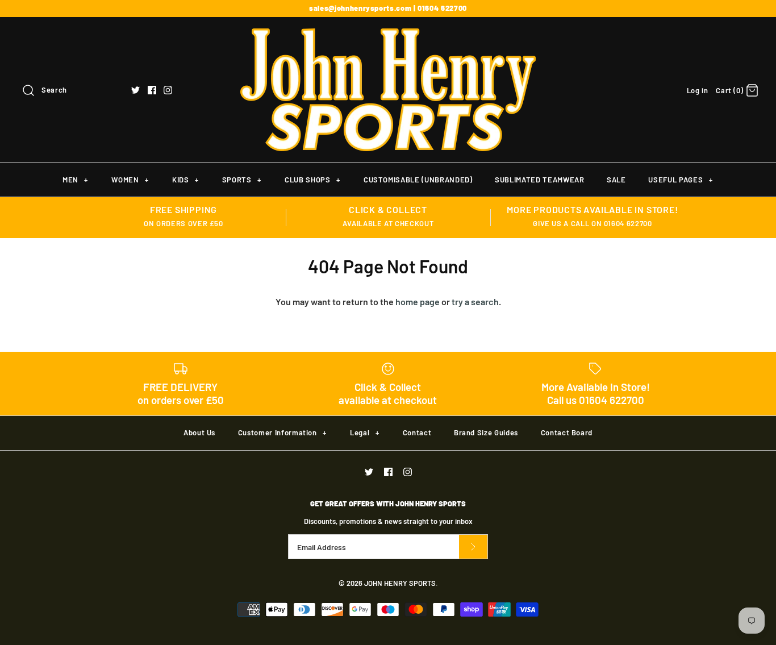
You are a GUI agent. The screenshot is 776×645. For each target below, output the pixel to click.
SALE (616, 179)
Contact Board (567, 432)
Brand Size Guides (486, 432)
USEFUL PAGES (680, 179)
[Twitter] (135, 90)
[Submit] (473, 547)
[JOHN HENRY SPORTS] (388, 35)
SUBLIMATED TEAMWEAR (539, 179)
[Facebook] (152, 90)
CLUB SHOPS (312, 179)
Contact (417, 432)
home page (417, 301)
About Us (199, 432)
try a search (475, 301)
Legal (364, 432)
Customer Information (282, 432)
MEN (75, 179)
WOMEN (129, 179)
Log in (697, 90)
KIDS (185, 179)
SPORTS (241, 179)
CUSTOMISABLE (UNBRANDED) (418, 179)
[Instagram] (168, 90)
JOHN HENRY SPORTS (400, 583)
